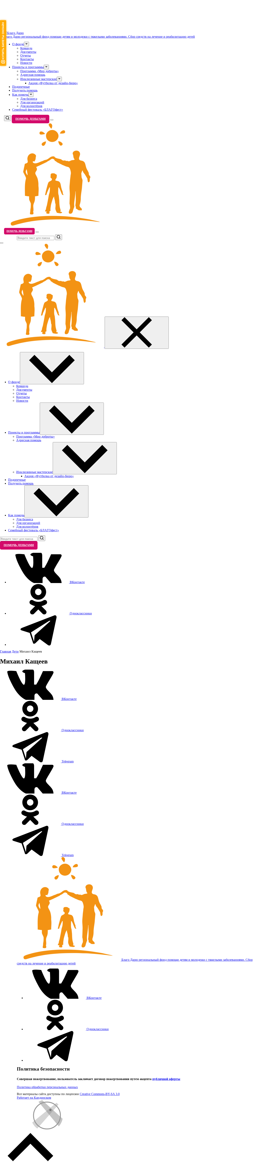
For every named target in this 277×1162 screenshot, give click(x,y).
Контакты (27, 59)
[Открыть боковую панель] (51, 119)
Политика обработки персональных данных (47, 1087)
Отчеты (25, 55)
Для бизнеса (28, 98)
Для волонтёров (31, 106)
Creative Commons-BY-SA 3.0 (100, 1094)
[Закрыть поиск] (1, 243)
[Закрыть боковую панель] (137, 333)
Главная (5, 651)
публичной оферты (166, 1079)
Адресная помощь (32, 74)
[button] (26, 44)
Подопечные (21, 86)
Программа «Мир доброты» (39, 71)
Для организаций (32, 102)
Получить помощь (25, 90)
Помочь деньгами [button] (30, 118)
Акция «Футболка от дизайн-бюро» (53, 83)
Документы (28, 52)
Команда (26, 48)
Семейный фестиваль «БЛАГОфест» (37, 109)
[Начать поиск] (58, 237)
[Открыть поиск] (7, 118)
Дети (15, 651)
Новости (26, 62)
